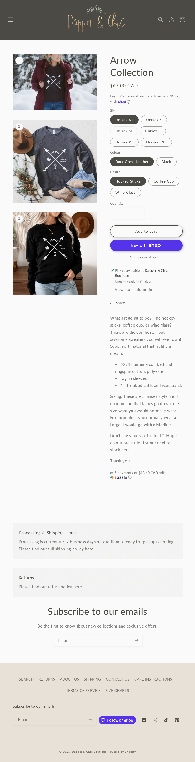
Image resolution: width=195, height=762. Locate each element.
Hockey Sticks (128, 181)
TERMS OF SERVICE (83, 690)
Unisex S (154, 120)
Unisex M (126, 132)
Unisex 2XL (156, 142)
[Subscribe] (136, 640)
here (125, 449)
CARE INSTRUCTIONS (153, 679)
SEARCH (26, 679)
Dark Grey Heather (132, 161)
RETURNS (47, 679)
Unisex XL (124, 142)
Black (166, 161)
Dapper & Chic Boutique (89, 751)
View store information (134, 289)
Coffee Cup (164, 181)
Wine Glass (125, 192)
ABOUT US (69, 679)
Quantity (117, 203)
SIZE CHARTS (117, 690)
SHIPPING (92, 679)
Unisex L (153, 131)
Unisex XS (124, 120)
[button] (10, 19)
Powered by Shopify (121, 751)
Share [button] (120, 303)
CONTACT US (117, 679)
